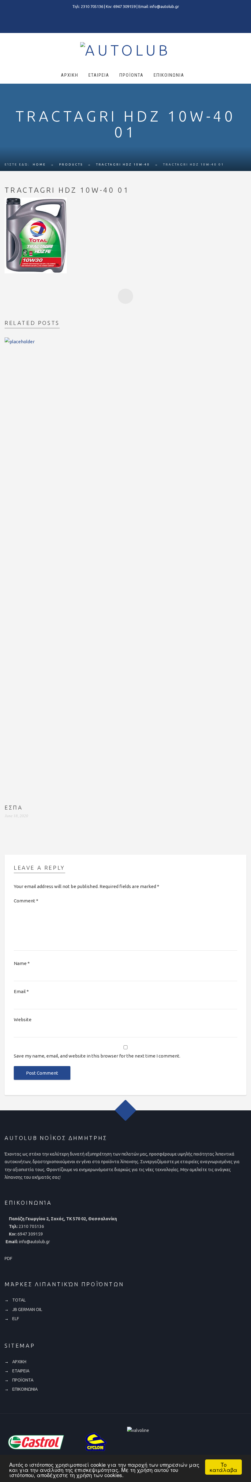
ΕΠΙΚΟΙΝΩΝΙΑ (169, 75)
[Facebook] (125, 19)
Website (23, 1019)
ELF (15, 1318)
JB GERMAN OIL (27, 1309)
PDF (8, 1258)
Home (39, 164)
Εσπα (14, 807)
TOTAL (19, 1300)
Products (71, 164)
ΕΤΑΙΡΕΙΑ (98, 75)
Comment (26, 900)
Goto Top (126, 1110)
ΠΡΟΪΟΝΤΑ (131, 75)
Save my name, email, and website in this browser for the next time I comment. (97, 1055)
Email (21, 991)
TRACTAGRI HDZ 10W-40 (123, 164)
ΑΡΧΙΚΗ (69, 75)
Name (22, 963)
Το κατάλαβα (223, 1467)
